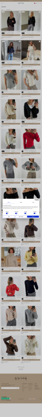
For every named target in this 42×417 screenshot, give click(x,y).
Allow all (33, 216)
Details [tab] (21, 202)
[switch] (16, 213)
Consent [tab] (8, 202)
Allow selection (21, 216)
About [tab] (33, 202)
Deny (9, 216)
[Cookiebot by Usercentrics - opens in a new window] (35, 200)
